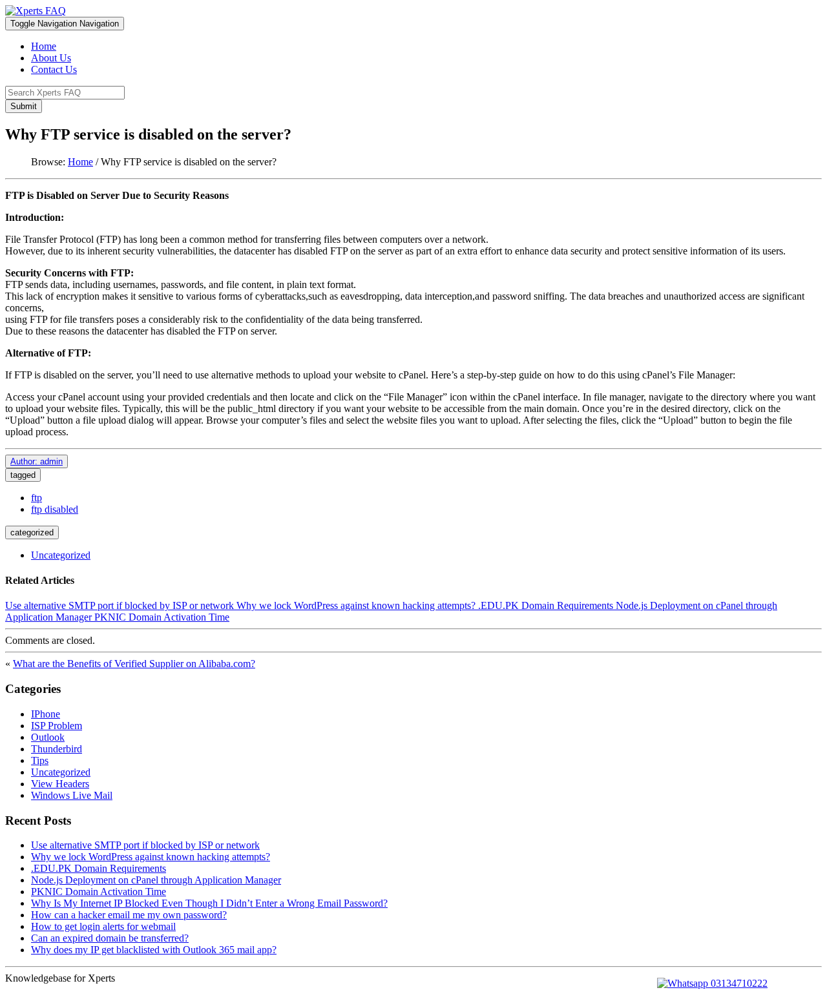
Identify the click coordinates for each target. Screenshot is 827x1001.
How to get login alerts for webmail (103, 926)
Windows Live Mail (71, 795)
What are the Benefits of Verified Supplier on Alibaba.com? (134, 663)
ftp (36, 497)
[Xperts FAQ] (35, 10)
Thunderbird (56, 748)
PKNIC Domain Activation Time (161, 617)
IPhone (45, 713)
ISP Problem (56, 725)
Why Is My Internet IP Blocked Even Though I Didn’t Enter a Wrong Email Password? (209, 903)
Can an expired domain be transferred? (110, 938)
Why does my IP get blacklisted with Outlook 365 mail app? (154, 949)
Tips (39, 760)
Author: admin (36, 461)
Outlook (48, 737)
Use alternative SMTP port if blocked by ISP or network (119, 605)
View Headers (60, 783)
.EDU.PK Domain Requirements (545, 605)
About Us (51, 57)
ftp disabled (54, 509)
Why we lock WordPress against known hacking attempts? (356, 605)
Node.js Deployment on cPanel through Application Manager (156, 879)
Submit (23, 106)
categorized (32, 532)
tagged (23, 475)
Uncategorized (60, 555)
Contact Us (54, 69)
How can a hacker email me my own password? (129, 914)
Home (43, 46)
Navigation (64, 23)
